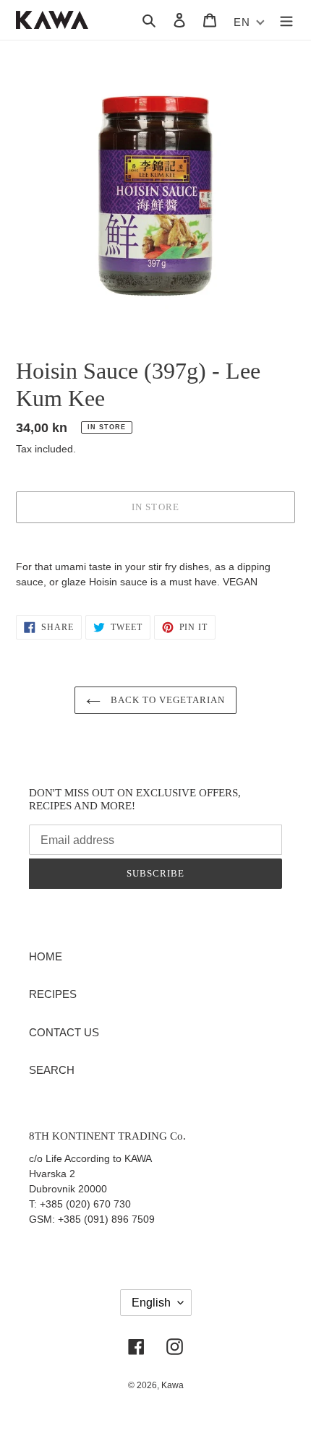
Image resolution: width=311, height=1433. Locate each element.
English (151, 1302)
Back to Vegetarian (167, 699)
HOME (45, 956)
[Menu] (286, 19)
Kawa (172, 1385)
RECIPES (53, 994)
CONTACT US (64, 1032)
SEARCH (51, 1070)
